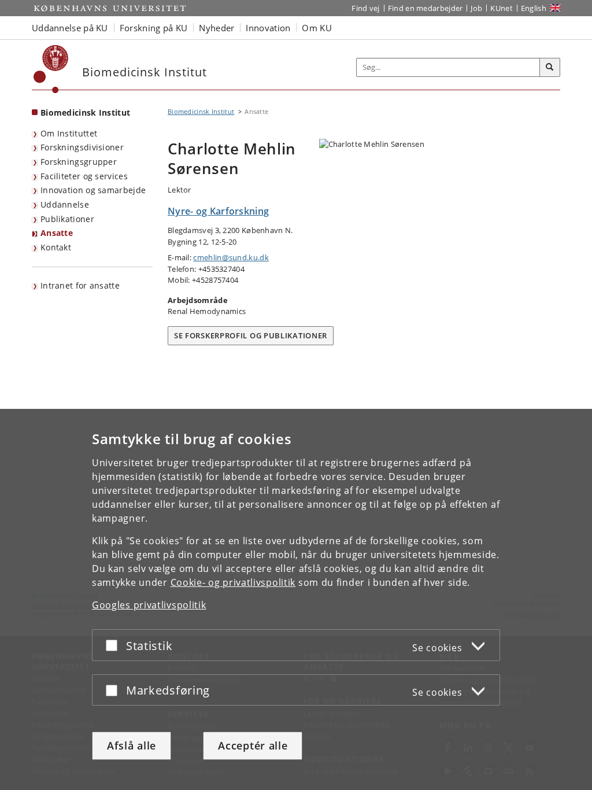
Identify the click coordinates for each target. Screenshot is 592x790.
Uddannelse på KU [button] (70, 28)
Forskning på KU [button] (154, 28)
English (533, 8)
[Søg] (549, 67)
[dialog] (296, 599)
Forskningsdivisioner (82, 147)
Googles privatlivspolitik (149, 605)
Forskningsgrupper (78, 161)
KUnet (501, 8)
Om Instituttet (68, 133)
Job (476, 8)
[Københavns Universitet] (51, 69)
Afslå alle (131, 745)
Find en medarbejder (425, 8)
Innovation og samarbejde (93, 189)
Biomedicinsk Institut (85, 112)
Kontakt (55, 247)
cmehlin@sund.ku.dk (230, 257)
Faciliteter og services (84, 176)
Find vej (365, 8)
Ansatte (56, 232)
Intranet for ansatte (80, 285)
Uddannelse (64, 204)
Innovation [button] (268, 28)
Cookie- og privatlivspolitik (233, 582)
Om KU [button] (317, 28)
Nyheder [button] (216, 28)
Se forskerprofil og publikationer (250, 335)
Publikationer (67, 218)
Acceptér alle (252, 745)
